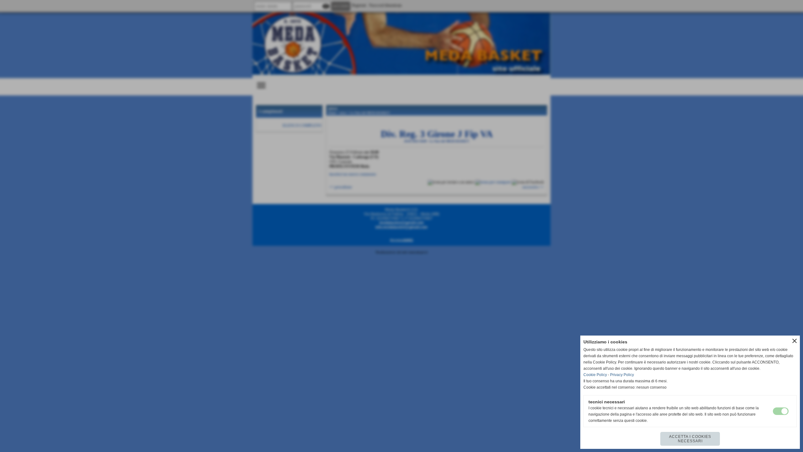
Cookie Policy (595, 375)
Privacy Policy (622, 375)
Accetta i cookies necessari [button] (690, 438)
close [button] (794, 341)
